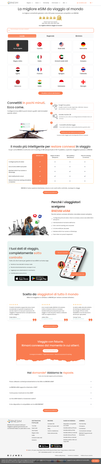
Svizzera (34, 440)
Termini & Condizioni (73, 455)
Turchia (34, 426)
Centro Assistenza (53, 431)
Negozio (29, 3)
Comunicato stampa (85, 431)
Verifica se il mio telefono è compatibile (72, 132)
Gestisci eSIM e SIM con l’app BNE (70, 440)
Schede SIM (51, 424)
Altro (64, 3)
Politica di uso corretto (86, 455)
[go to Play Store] (39, 278)
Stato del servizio (52, 433)
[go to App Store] (22, 278)
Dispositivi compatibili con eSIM (69, 424)
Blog (49, 428)
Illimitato (79, 36)
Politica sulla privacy (60, 455)
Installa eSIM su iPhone (69, 428)
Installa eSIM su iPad (69, 430)
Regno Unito (35, 433)
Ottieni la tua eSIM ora (50, 192)
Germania (35, 430)
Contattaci (82, 428)
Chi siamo (82, 426)
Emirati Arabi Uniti (37, 437)
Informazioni (55, 3)
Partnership (46, 3)
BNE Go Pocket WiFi (53, 426)
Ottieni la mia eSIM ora (50, 351)
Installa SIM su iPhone (69, 435)
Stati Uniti (34, 428)
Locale (22, 36)
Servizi (37, 3)
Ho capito (95, 461)
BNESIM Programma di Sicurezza (85, 434)
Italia (33, 435)
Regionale (50, 36)
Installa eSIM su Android (70, 432)
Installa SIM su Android (69, 437)
